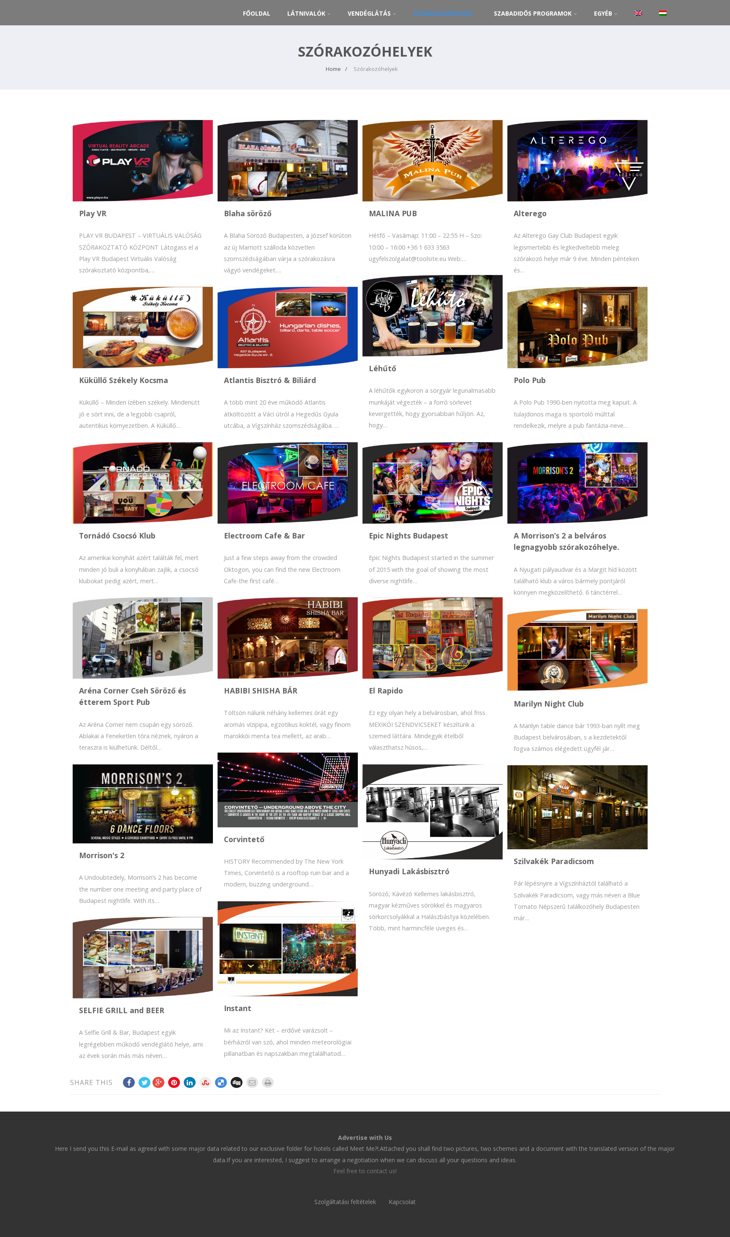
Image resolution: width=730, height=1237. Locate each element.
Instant (237, 1008)
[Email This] (252, 1082)
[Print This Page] (268, 1082)
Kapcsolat (402, 1202)
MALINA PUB (393, 213)
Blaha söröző (248, 213)
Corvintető (244, 839)
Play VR (92, 213)
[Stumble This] (205, 1082)
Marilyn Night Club (549, 704)
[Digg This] (236, 1082)
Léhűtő (382, 368)
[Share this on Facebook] (129, 1082)
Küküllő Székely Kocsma (123, 380)
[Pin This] (174, 1082)
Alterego (530, 213)
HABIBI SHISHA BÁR (260, 690)
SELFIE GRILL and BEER (121, 1010)
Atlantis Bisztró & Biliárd (270, 380)
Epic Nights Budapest (408, 535)
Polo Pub (530, 380)
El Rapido (386, 690)
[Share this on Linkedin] (190, 1082)
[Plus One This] (158, 1082)
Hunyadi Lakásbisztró (409, 871)
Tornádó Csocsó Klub (117, 535)
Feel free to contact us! (365, 1171)
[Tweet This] (144, 1082)
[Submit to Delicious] (221, 1082)
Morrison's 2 (101, 855)
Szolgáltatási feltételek (345, 1202)
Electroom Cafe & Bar (264, 535)
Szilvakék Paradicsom (554, 861)
